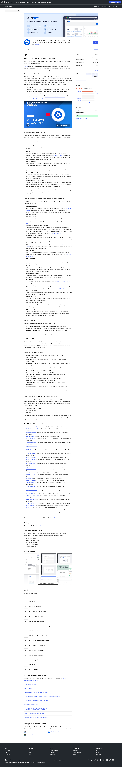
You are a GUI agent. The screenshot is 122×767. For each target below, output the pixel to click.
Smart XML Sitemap (30, 453)
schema (93, 73)
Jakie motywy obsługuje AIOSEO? (32, 704)
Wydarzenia (75, 750)
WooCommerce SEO (31, 486)
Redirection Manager (31, 459)
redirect (89, 73)
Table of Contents (30, 509)
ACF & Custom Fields (31, 499)
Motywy (29, 750)
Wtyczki (29, 752)
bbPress (98, 752)
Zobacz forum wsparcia (81, 118)
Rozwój (42, 49)
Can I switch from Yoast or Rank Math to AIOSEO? (36, 692)
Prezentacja (30, 748)
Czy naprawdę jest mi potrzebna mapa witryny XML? (36, 717)
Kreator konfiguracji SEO (31, 427)
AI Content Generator (58, 155)
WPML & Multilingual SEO (32, 503)
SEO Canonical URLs (31, 469)
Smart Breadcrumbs (30, 463)
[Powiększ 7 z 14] (54, 566)
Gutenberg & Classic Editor (32, 495)
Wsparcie (96, 49)
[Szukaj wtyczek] (18, 11)
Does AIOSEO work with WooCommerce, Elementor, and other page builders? (42, 696)
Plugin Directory (8, 6)
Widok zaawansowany (81, 80)
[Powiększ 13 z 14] (70, 580)
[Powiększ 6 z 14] (54, 555)
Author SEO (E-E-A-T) (31, 474)
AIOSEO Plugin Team (55, 731)
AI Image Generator (30, 436)
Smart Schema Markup (31, 438)
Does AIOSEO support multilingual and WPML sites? (36, 700)
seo (96, 73)
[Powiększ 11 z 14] (70, 555)
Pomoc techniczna (54, 750)
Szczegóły (27, 49)
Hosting (6, 752)
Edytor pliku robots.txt (31, 467)
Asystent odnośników (31, 457)
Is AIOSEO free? (28, 688)
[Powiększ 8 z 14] (54, 577)
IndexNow (28, 507)
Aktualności (7, 750)
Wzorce (29, 754)
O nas (6, 748)
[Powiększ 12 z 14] (70, 566)
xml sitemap (95, 76)
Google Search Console (31, 490)
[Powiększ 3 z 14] (37, 576)
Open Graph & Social (31, 482)
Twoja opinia (79, 102)
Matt (97, 750)
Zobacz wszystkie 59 (94, 70)
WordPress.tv (53, 754)
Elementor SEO (29, 493)
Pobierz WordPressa (115, 2)
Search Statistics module (62, 288)
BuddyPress (99, 754)
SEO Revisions (29, 478)
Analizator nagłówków (31, 442)
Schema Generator (56, 233)
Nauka (51, 748)
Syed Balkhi (37, 44)
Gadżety (75, 754)
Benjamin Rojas (39, 525)
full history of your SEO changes (62, 281)
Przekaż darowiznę (77, 752)
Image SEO (28, 472)
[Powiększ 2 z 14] (37, 565)
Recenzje (35, 49)
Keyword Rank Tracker (31, 446)
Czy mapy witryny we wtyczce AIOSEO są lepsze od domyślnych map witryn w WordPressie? (35, 709)
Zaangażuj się (76, 748)
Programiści (52, 752)
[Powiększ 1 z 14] (37, 555)
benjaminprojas (30, 734)
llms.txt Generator (30, 505)
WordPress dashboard (43, 239)
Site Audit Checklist (30, 480)
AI (86, 73)
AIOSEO (26, 66)
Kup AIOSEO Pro (54, 518)
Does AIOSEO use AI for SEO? (31, 684)
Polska (18, 760)
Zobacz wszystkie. (93, 102)
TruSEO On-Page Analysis (32, 428)
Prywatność (7, 754)
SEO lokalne (29, 449)
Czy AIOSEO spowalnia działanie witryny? (34, 713)
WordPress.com (99, 748)
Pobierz (95, 42)
